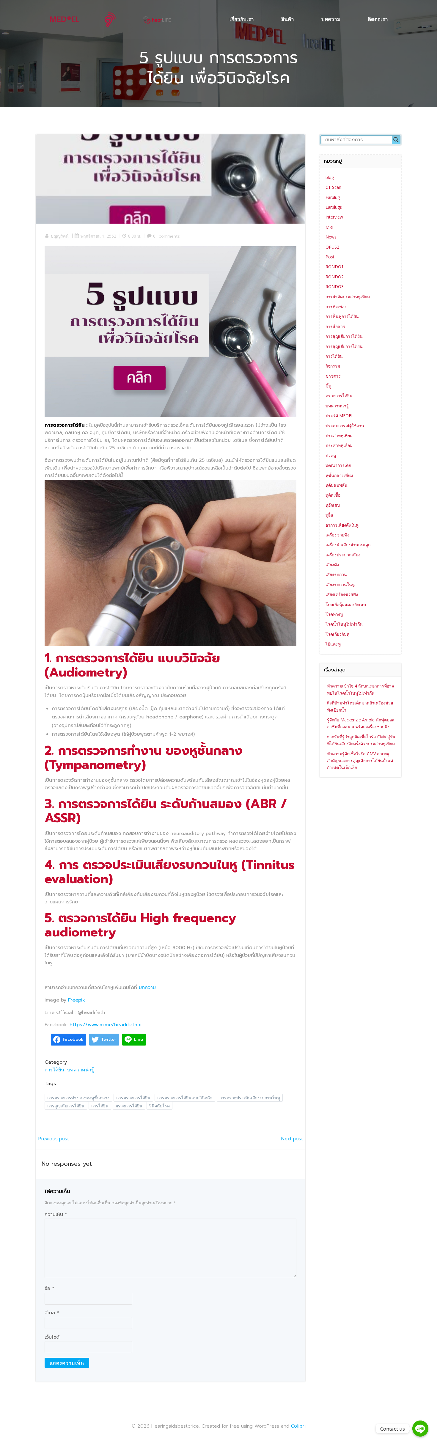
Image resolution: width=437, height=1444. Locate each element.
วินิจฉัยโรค (159, 1106)
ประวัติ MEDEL (339, 415)
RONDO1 (335, 266)
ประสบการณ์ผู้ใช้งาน (345, 426)
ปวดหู (331, 455)
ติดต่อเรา (378, 19)
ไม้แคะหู (333, 644)
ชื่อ (49, 1288)
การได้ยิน (54, 1069)
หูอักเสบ (333, 505)
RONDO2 (335, 277)
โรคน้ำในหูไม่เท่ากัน (344, 624)
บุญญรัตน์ (60, 236)
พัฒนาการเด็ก (338, 465)
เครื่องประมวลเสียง (343, 555)
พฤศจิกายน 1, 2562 (98, 236)
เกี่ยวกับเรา (241, 19)
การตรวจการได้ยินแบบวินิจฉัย (185, 1098)
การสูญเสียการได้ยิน (65, 1106)
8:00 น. (134, 236)
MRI (329, 227)
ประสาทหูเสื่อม (339, 445)
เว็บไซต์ (52, 1337)
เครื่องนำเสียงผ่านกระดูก (348, 544)
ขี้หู (328, 386)
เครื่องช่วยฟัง (337, 535)
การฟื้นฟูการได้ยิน (342, 316)
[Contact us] (420, 1429)
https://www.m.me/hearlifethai (106, 1024)
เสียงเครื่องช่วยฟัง (342, 594)
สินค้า (287, 19)
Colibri (298, 1426)
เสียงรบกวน (336, 574)
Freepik (76, 1000)
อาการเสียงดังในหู (342, 525)
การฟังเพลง (336, 306)
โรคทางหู (334, 614)
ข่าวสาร (333, 376)
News (331, 237)
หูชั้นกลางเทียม (339, 475)
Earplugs (334, 207)
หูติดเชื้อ (333, 495)
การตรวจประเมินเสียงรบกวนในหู (249, 1098)
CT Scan (333, 187)
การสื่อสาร (335, 326)
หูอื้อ (329, 515)
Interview (334, 217)
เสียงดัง (332, 564)
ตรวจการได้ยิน (128, 1106)
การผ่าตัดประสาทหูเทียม (348, 296)
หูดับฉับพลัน (337, 485)
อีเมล (52, 1312)
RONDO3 (335, 286)
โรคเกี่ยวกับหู (337, 634)
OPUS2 (332, 247)
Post (330, 257)
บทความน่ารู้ (80, 1069)
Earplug (333, 197)
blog (330, 177)
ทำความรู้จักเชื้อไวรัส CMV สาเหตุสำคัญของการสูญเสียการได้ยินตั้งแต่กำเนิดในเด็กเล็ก (360, 760)
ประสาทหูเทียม (339, 435)
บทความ (330, 19)
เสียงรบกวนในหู (340, 584)
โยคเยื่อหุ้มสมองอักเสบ (346, 604)
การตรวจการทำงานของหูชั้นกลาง (78, 1098)
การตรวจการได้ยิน (133, 1098)
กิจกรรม (333, 366)
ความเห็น (56, 1214)
